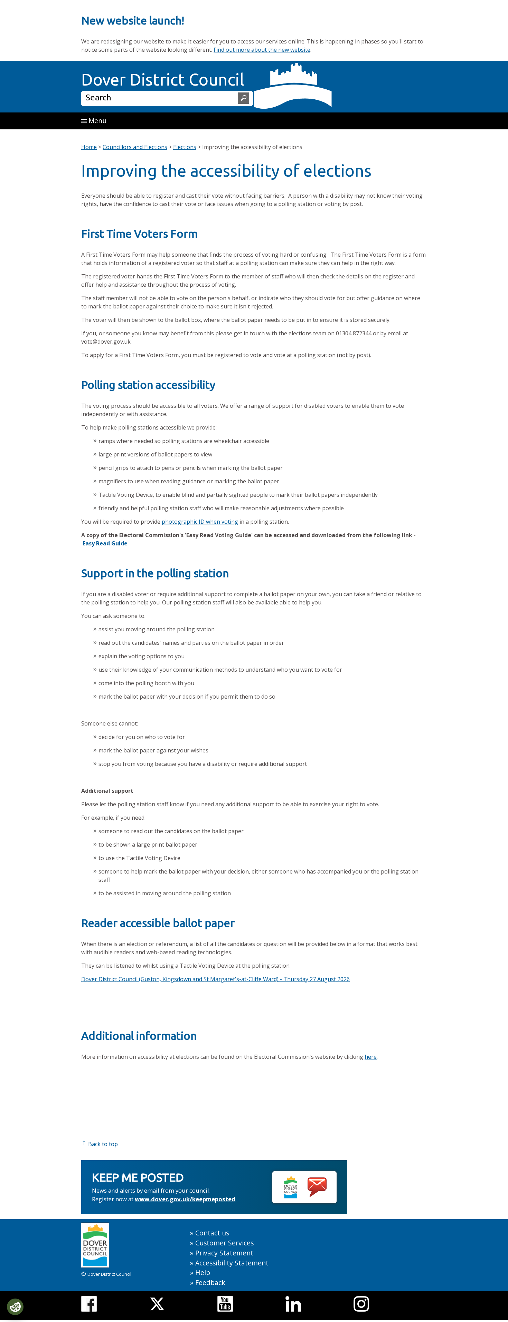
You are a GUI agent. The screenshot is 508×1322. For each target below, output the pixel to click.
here (371, 1056)
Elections (184, 147)
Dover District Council (162, 79)
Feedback (210, 1282)
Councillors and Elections (135, 147)
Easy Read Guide (105, 543)
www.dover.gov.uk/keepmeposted (185, 1199)
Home (89, 147)
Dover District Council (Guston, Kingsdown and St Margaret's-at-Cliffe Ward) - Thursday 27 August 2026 (215, 979)
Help (202, 1272)
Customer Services (224, 1242)
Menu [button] (96, 120)
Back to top (102, 1144)
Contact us (212, 1232)
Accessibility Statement (232, 1262)
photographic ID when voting (200, 521)
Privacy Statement (224, 1252)
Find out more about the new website (262, 49)
